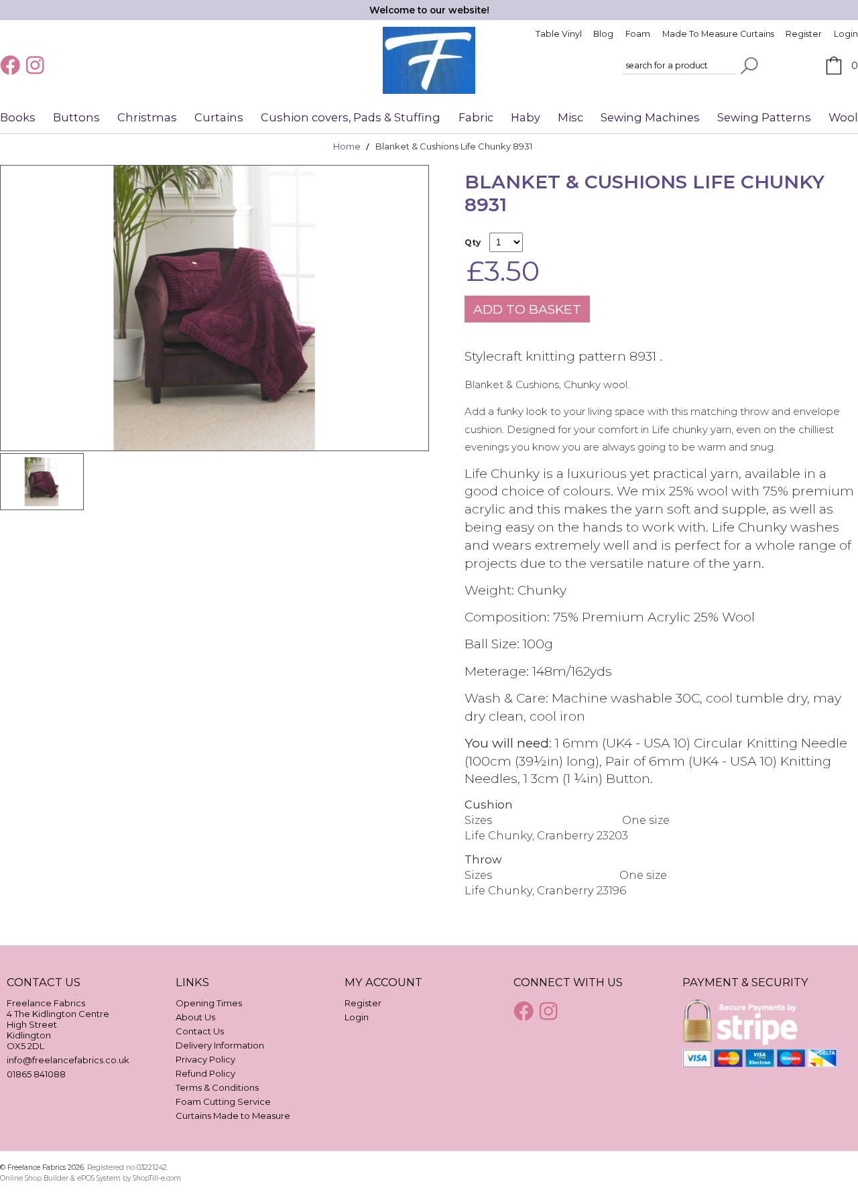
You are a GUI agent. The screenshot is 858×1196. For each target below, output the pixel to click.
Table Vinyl (559, 34)
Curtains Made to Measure (233, 1115)
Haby (525, 117)
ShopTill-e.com (157, 1178)
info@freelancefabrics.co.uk (68, 1060)
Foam (637, 34)
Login (846, 34)
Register (804, 34)
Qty (473, 242)
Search (749, 65)
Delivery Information (220, 1045)
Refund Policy (205, 1073)
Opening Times (209, 1003)
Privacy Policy (205, 1059)
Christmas (147, 117)
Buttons (76, 117)
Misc (570, 117)
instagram (36, 65)
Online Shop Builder (34, 1178)
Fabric (475, 117)
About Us (195, 1017)
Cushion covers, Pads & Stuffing (350, 117)
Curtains (218, 117)
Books (18, 117)
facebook (11, 65)
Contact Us (200, 1031)
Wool (843, 117)
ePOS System (99, 1178)
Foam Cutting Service (223, 1101)
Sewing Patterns (764, 117)
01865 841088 (36, 1074)
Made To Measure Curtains (718, 34)
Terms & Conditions (217, 1087)
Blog (603, 34)
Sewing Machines (650, 117)
